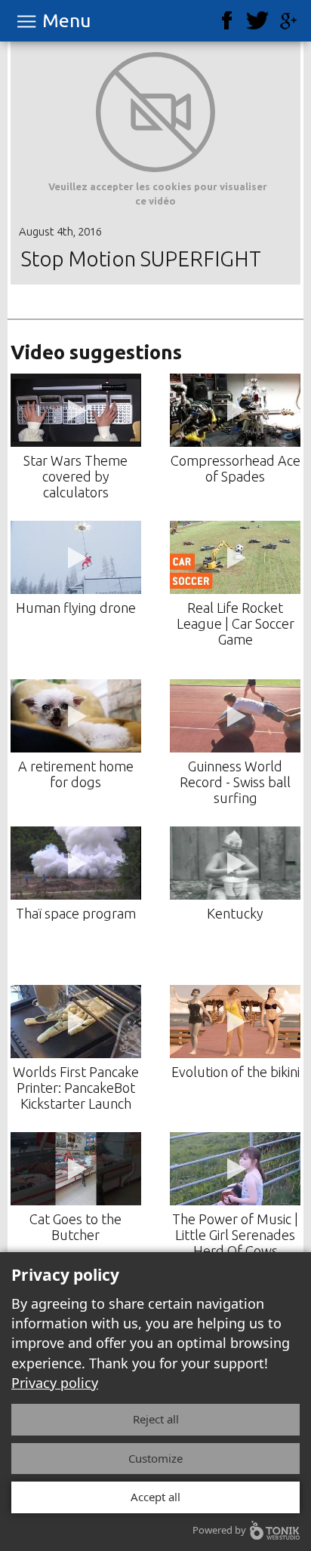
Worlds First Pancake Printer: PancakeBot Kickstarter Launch (76, 1087)
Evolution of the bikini (235, 1071)
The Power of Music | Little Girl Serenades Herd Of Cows (235, 1234)
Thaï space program (76, 913)
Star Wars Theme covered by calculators (75, 476)
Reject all (156, 1418)
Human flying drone (76, 607)
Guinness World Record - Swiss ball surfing (235, 782)
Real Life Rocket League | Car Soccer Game (235, 623)
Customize (155, 1458)
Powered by (219, 1530)
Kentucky (235, 913)
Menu (66, 20)
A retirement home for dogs (76, 774)
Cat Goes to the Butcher (75, 1226)
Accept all (155, 1496)
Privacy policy (54, 1383)
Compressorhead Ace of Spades (235, 468)
